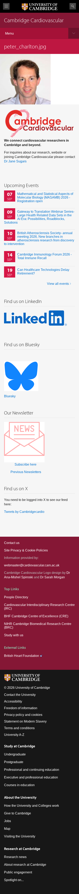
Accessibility (13, 701)
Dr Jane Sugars (15, 161)
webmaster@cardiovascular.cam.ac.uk (31, 565)
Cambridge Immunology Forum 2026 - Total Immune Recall (44, 256)
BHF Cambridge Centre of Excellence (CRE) (36, 616)
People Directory (16, 597)
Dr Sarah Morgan (52, 577)
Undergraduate (15, 754)
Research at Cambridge (22, 848)
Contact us (11, 543)
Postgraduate (13, 762)
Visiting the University (19, 836)
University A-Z (14, 734)
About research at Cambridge (25, 864)
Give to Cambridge (17, 813)
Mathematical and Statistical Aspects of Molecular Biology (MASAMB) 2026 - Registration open (45, 197)
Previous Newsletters (26, 472)
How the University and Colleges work (31, 805)
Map (7, 828)
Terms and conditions (19, 728)
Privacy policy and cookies (23, 714)
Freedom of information (20, 708)
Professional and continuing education (31, 769)
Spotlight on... (14, 880)
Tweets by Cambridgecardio (24, 511)
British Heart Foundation (21, 655)
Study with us (13, 635)
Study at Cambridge (19, 746)
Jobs (7, 821)
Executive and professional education (31, 777)
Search (72, 6)
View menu (6, 6)
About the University (20, 797)
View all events (58, 283)
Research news (15, 857)
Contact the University (20, 694)
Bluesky (10, 396)
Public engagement (18, 872)
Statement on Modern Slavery (25, 721)
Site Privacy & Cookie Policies (26, 550)
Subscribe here (25, 464)
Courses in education (19, 785)
